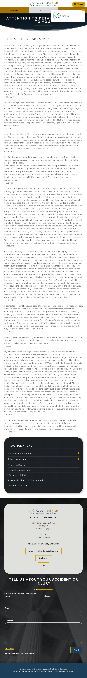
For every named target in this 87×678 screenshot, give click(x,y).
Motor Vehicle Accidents (21, 453)
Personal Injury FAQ (18, 485)
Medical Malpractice (19, 470)
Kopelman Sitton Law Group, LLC (38, 669)
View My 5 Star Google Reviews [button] (43, 551)
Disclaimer (9, 648)
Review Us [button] (43, 558)
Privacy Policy (34, 671)
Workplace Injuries (18, 475)
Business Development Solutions (53, 671)
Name (7, 596)
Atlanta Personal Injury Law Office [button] (43, 544)
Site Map (25, 671)
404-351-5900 (43, 537)
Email (8, 608)
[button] (14, 10)
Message (9, 620)
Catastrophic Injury (18, 459)
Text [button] (43, 565)
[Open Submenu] (78, 453)
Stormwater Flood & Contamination (27, 480)
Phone (47, 596)
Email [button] (44, 10)
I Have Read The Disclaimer (21, 654)
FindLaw (71, 671)
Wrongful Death (16, 465)
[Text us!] (78, 4)
